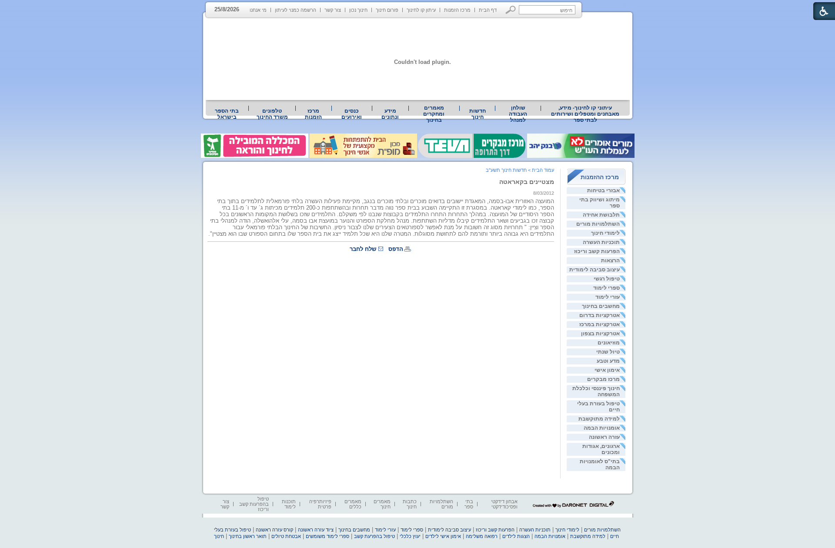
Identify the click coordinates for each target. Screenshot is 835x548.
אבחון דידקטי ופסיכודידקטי (504, 504)
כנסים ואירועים (351, 114)
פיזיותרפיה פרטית (320, 504)
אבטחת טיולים (286, 536)
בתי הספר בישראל (227, 114)
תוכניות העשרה (601, 242)
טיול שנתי (608, 352)
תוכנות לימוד (289, 504)
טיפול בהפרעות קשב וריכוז (254, 504)
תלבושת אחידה (601, 215)
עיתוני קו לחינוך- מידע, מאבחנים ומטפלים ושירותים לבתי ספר (585, 114)
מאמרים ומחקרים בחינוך (433, 114)
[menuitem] (585, 114)
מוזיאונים (609, 343)
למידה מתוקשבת (599, 419)
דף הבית (488, 10)
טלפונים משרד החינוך (272, 114)
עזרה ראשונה (604, 437)
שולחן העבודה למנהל (518, 114)
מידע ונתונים (390, 114)
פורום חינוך (387, 10)
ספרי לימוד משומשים (327, 536)
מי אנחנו (258, 10)
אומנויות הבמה (602, 428)
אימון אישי (607, 370)
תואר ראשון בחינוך (248, 536)
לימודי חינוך (605, 233)
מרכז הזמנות (457, 10)
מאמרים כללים (352, 504)
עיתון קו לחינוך (421, 10)
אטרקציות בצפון (600, 334)
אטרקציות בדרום (599, 315)
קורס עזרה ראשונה (274, 529)
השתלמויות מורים (598, 224)
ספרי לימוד (606, 288)
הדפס (395, 249)
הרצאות (610, 260)
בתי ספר (468, 504)
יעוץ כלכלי (410, 536)
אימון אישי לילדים (443, 536)
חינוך (219, 536)
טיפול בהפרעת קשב (374, 536)
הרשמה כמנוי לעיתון (295, 10)
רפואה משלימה (482, 536)
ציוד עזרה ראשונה (316, 529)
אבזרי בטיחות (603, 190)
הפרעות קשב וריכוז (597, 251)
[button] (511, 9)
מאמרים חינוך (382, 504)
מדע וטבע (608, 361)
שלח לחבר (363, 249)
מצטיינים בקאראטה (526, 181)
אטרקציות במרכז (599, 324)
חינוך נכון (358, 10)
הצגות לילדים (516, 536)
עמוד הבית (543, 170)
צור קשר (332, 10)
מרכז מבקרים (603, 379)
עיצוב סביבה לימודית (594, 270)
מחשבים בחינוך (601, 306)
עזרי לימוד (607, 297)
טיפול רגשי (607, 279)
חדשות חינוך (477, 114)
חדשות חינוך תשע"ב (506, 170)
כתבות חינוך (410, 504)
